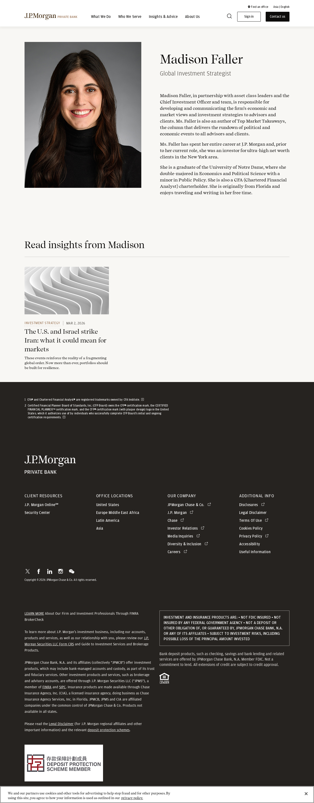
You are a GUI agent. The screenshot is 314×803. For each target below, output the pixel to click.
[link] (67, 290)
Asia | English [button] (281, 6)
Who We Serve (130, 17)
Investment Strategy (42, 323)
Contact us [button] (277, 16)
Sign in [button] (249, 16)
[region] (157, 794)
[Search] (229, 16)
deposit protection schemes (109, 730)
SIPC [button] (62, 687)
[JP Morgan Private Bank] (50, 471)
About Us (192, 17)
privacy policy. (132, 798)
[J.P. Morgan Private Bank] (51, 16)
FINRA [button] (47, 687)
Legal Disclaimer (61, 724)
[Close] (306, 793)
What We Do (101, 17)
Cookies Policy (250, 528)
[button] (258, 7)
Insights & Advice (163, 17)
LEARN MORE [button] (34, 613)
